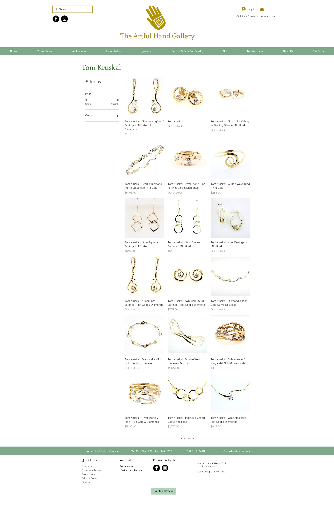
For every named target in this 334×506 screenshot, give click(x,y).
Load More (187, 438)
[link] (262, 9)
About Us (87, 466)
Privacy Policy (90, 478)
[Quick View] (144, 97)
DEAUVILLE (218, 471)
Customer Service (92, 470)
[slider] (86, 100)
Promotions (88, 474)
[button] (195, 450)
